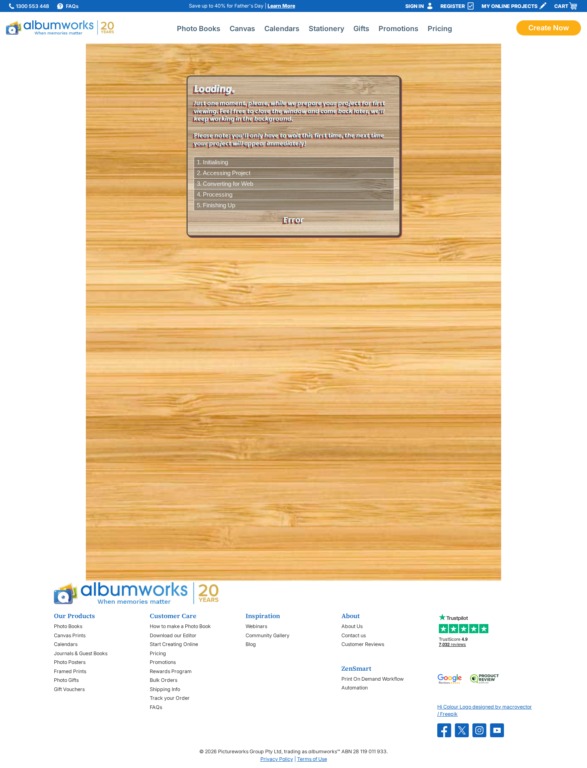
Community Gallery (268, 635)
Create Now (548, 28)
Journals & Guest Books (80, 653)
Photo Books (198, 28)
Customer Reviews (362, 644)
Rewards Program (171, 671)
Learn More (281, 6)
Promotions (398, 28)
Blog (251, 644)
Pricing (440, 28)
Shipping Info (165, 689)
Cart (561, 6)
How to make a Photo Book (180, 626)
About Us (352, 626)
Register (452, 6)
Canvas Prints (69, 635)
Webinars (256, 626)
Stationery (326, 28)
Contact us (353, 635)
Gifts (361, 28)
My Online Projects (509, 6)
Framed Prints (70, 671)
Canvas (242, 28)
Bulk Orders (163, 680)
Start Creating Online (174, 644)
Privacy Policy (276, 759)
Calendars (281, 28)
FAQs (156, 707)
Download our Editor (173, 635)
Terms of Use (312, 759)
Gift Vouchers (69, 689)
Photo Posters (69, 662)
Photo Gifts (66, 680)
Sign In (414, 6)
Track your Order (170, 698)
